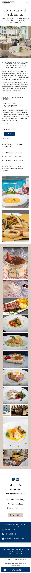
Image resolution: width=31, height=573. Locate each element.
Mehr (6, 123)
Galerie (12, 485)
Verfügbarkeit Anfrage (15, 494)
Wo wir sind (15, 489)
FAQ (20, 485)
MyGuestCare (15, 565)
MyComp (23, 559)
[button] (9, 133)
